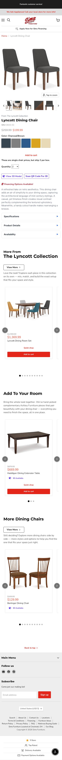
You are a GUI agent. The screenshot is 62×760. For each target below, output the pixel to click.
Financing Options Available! (18, 184)
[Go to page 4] (27, 375)
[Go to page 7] (34, 375)
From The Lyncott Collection (14, 116)
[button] (7, 105)
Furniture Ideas (44, 720)
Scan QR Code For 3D (37, 176)
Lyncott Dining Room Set (19, 340)
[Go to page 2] (22, 375)
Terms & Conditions (16, 720)
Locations (46, 717)
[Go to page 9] (39, 375)
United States (29, 708)
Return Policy (7, 723)
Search (12, 717)
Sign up (45, 694)
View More (12, 267)
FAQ (33, 723)
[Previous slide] (3, 105)
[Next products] (57, 330)
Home (4, 36)
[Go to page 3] (25, 375)
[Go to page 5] (29, 375)
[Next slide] (58, 105)
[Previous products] (5, 330)
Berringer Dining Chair (18, 603)
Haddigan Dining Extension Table (23, 473)
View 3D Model (13, 176)
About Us (22, 717)
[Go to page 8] (37, 375)
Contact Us (33, 717)
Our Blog (49, 726)
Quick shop (29, 348)
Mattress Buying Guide (47, 723)
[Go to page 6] (32, 375)
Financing (31, 720)
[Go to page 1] (20, 376)
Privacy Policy (22, 723)
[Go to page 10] (42, 375)
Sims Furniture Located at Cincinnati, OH (26, 726)
